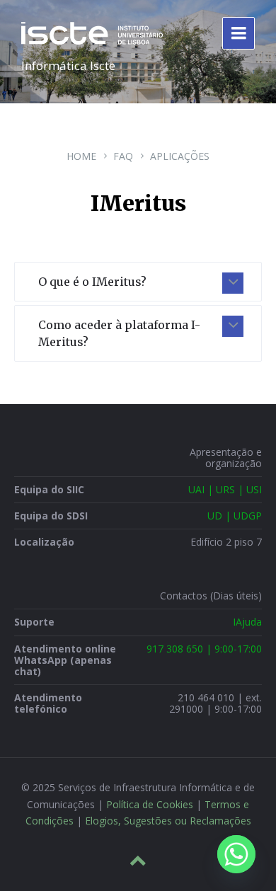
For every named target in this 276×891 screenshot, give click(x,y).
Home (81, 156)
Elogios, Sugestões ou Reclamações (168, 820)
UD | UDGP (234, 515)
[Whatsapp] (236, 854)
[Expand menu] (238, 33)
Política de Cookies (149, 804)
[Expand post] (232, 283)
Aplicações (179, 156)
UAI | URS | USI (225, 489)
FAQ (123, 156)
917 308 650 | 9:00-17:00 (204, 648)
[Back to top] (138, 860)
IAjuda (247, 621)
